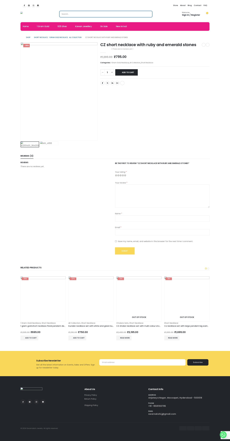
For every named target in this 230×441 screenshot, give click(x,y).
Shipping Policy (91, 405)
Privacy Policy (90, 395)
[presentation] (21, 91)
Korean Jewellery (83, 26)
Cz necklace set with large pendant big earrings (187, 326)
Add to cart (128, 72)
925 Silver (62, 26)
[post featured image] (43, 298)
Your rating (121, 172)
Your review (121, 182)
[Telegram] (38, 5)
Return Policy (90, 399)
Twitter (107, 83)
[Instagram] (33, 5)
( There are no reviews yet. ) (122, 49)
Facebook (102, 83)
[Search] (148, 14)
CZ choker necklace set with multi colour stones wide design (145, 326)
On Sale (104, 26)
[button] (206, 268)
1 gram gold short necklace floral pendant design (44, 326)
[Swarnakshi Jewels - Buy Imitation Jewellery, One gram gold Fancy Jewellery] (30, 15)
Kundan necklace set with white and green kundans (93, 326)
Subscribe (198, 362)
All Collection (135, 63)
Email (122, 83)
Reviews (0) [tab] (26, 155)
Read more (125, 338)
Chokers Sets (122, 323)
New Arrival (121, 26)
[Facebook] (24, 5)
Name (118, 213)
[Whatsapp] (223, 435)
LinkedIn (112, 83)
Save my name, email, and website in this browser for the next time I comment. (155, 241)
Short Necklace (147, 63)
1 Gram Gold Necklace (120, 63)
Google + (117, 83)
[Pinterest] (29, 5)
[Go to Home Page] (21, 37)
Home (26, 26)
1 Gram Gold (43, 26)
